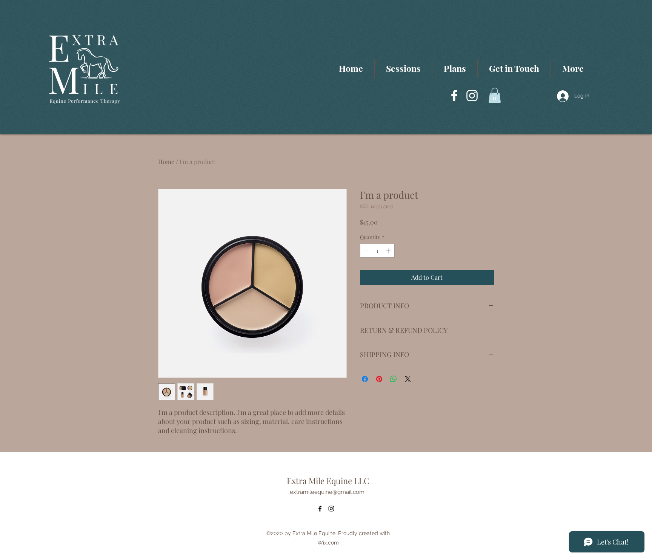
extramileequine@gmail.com (327, 492)
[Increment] (389, 250)
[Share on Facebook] (364, 379)
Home (166, 162)
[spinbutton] (377, 250)
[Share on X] (407, 379)
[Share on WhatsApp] (393, 379)
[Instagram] (472, 95)
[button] (494, 95)
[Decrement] (366, 250)
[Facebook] (454, 95)
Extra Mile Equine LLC (328, 480)
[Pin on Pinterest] (379, 379)
